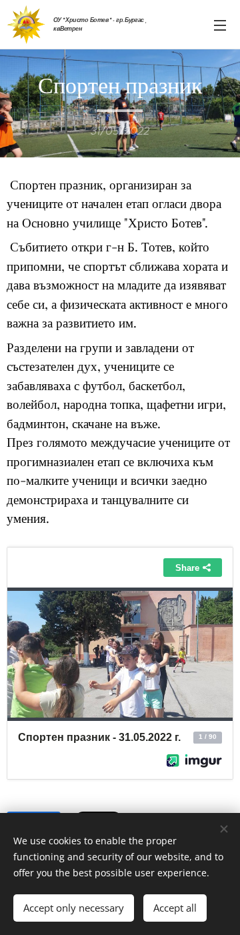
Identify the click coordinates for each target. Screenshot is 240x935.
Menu (220, 24)
